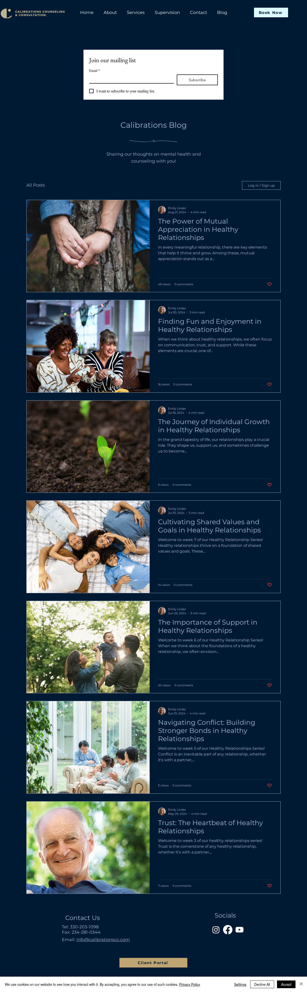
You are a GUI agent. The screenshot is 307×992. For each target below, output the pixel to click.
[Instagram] (216, 929)
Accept (286, 984)
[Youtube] (239, 929)
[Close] (301, 984)
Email (94, 70)
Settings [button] (240, 984)
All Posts (35, 185)
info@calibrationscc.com (103, 939)
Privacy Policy (189, 984)
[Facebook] (227, 929)
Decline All (262, 984)
